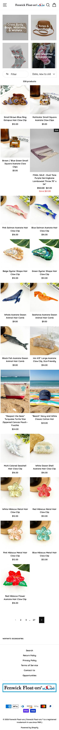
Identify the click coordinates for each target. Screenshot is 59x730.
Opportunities (29, 675)
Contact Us (29, 670)
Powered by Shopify (29, 727)
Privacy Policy (29, 660)
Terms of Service (29, 665)
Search (29, 650)
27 (34, 620)
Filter (13, 74)
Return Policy (29, 655)
